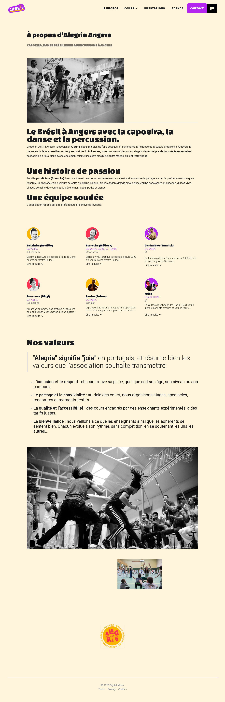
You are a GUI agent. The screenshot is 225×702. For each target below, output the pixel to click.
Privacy (112, 689)
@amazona (33, 303)
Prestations (154, 8)
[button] (129, 8)
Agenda (177, 8)
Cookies (122, 689)
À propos (111, 8)
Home (92, 8)
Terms (101, 689)
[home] (16, 8)
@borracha (92, 252)
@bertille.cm (33, 252)
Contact (197, 8)
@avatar (90, 303)
